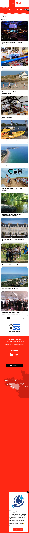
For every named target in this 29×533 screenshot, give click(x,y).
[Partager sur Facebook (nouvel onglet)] (2, 10)
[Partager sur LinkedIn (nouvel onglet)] (9, 10)
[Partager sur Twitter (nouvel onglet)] (5, 10)
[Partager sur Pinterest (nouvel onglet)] (17, 10)
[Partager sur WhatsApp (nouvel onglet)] (13, 10)
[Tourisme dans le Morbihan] (18, 3)
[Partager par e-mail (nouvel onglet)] (21, 10)
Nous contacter (14, 365)
